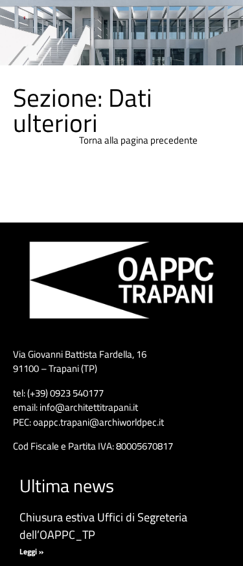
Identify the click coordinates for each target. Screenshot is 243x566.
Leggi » (31, 551)
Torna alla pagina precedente (138, 140)
